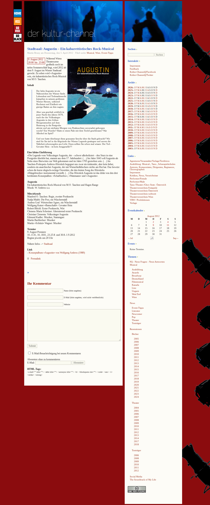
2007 (130, 138)
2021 (130, 101)
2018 (130, 109)
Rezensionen (136, 329)
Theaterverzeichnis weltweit (143, 193)
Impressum (135, 66)
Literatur (136, 311)
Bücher (135, 334)
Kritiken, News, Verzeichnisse (144, 175)
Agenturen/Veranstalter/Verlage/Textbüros (149, 161)
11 (168, 225)
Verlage (133, 203)
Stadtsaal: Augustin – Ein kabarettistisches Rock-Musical (70, 49)
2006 (130, 140)
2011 (130, 127)
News (132, 303)
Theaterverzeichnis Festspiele (143, 188)
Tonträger (136, 323)
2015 (130, 116)
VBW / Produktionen (140, 200)
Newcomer (137, 314)
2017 (130, 111)
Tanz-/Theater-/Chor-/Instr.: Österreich (148, 184)
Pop (134, 317)
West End (136, 294)
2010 (130, 130)
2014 (130, 119)
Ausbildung (137, 269)
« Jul (130, 238)
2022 (130, 98)
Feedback (134, 69)
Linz (134, 288)
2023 (130, 95)
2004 (130, 146)
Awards (135, 272)
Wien (97, 53)
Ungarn (135, 291)
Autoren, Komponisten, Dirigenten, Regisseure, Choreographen (152, 168)
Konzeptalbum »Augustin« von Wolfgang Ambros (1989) (57, 252)
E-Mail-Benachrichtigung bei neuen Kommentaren (56, 353)
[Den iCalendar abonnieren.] (152, 239)
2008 (130, 135)
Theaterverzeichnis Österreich (144, 190)
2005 (130, 143)
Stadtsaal (48, 243)
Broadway (137, 275)
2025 (130, 90)
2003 (130, 148)
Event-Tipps (107, 53)
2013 (130, 122)
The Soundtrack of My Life (143, 479)
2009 (130, 132)
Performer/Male (137, 181)
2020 (130, 103)
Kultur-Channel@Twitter (141, 75)
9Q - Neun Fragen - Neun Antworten (147, 261)
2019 (130, 106)
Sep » (175, 238)
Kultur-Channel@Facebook (143, 72)
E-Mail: (31, 362)
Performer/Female (138, 178)
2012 (130, 124)
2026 (130, 87)
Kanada (135, 285)
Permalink (36, 258)
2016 (130, 114)
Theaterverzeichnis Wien (141, 197)
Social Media (136, 476)
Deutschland (138, 278)
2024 (130, 93)
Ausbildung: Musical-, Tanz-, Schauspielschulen (152, 164)
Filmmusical (137, 282)
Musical (90, 53)
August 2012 (153, 216)
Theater (135, 320)
